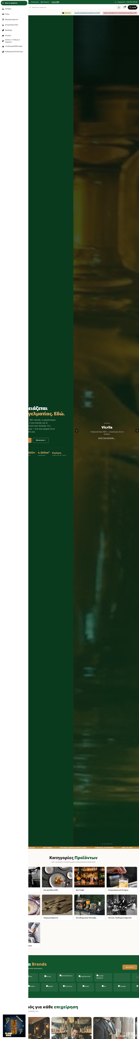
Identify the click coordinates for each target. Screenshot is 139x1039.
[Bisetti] (39, 987)
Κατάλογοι (68, 13)
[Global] (130, 987)
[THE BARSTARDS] (108, 977)
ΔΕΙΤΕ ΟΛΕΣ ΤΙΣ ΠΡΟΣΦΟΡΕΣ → (107, 438)
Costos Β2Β (55, 2)
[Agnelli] (93, 987)
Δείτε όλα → (130, 967)
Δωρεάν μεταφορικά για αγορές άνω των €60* (87, 13)
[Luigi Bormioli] (34, 977)
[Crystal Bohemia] (53, 977)
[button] (5, 1026)
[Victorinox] (112, 987)
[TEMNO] (90, 977)
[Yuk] (72, 977)
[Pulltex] (75, 987)
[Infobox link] (126, 2)
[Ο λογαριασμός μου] (119, 7)
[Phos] (126, 977)
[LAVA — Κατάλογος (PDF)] (57, 987)
